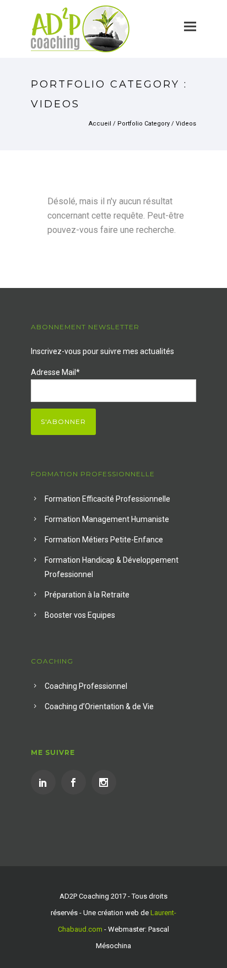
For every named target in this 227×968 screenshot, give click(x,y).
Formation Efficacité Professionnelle (107, 498)
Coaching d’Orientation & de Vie (99, 706)
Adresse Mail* (55, 372)
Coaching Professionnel (86, 686)
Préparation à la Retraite (87, 594)
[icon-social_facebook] (76, 782)
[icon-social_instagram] (103, 782)
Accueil (100, 123)
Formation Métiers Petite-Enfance (104, 539)
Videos (186, 123)
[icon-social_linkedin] (46, 782)
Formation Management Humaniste (107, 519)
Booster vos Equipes (80, 615)
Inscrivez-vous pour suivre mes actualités (102, 351)
